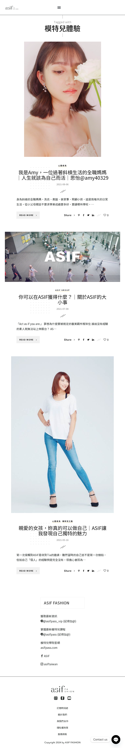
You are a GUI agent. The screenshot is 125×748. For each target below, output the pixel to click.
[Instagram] (56, 698)
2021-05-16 (62, 540)
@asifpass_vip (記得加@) (59, 621)
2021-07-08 (62, 308)
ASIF (47, 656)
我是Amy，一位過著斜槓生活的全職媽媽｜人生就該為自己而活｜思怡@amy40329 (63, 175)
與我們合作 (62, 721)
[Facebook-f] (62, 698)
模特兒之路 (67, 521)
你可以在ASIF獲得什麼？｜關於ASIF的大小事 (62, 299)
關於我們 (62, 714)
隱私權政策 (62, 727)
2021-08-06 (62, 184)
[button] (59, 7)
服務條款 (62, 734)
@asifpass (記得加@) (56, 634)
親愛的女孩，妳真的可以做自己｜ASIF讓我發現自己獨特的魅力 (62, 530)
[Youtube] (69, 698)
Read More (26, 215)
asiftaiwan (50, 664)
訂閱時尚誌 (62, 708)
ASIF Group (62, 290)
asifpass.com (49, 648)
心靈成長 (62, 165)
